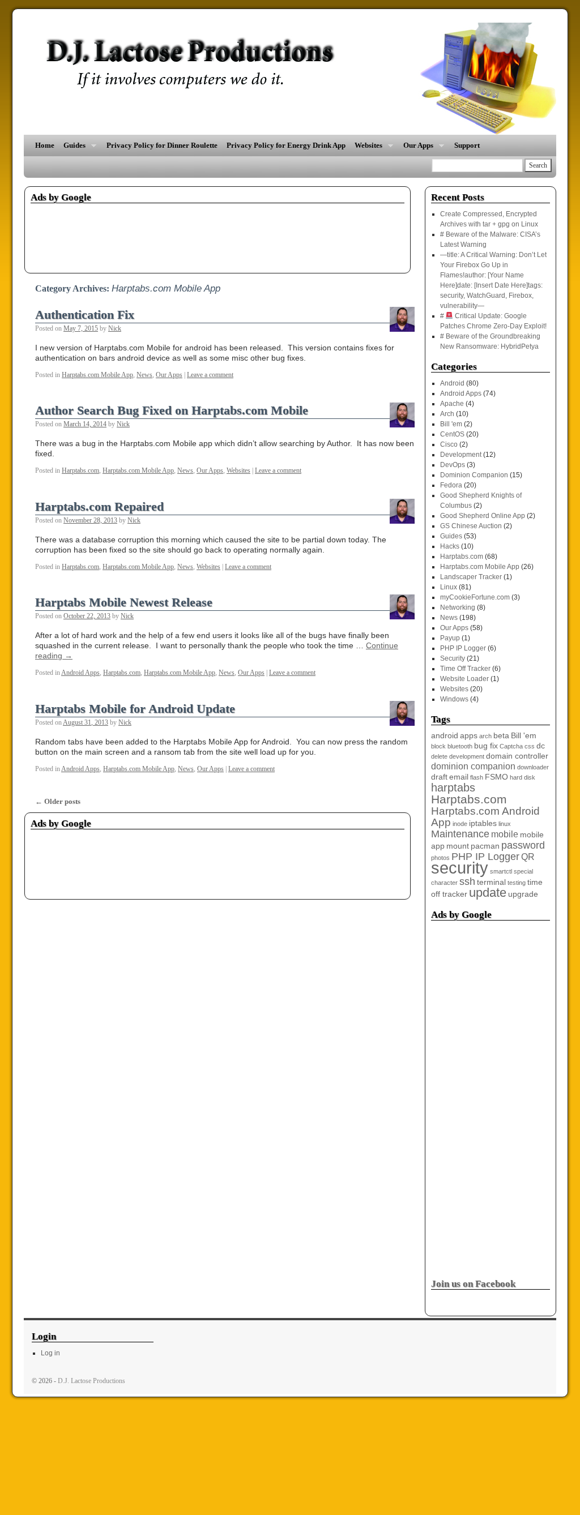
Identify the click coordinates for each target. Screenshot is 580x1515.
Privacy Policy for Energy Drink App (286, 145)
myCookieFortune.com (475, 597)
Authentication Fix (84, 315)
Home (44, 145)
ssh (467, 881)
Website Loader (464, 679)
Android (452, 383)
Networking (457, 607)
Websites (366, 148)
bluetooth (459, 746)
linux (504, 823)
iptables (483, 823)
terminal (491, 882)
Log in (50, 1353)
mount (457, 846)
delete (439, 756)
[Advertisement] (237, 234)
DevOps (452, 465)
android (444, 735)
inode (460, 823)
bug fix (486, 746)
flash (476, 777)
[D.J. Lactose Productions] (290, 79)
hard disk (522, 777)
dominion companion (473, 766)
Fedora (451, 485)
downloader (533, 767)
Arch (447, 414)
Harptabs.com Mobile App (97, 375)
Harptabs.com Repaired (99, 506)
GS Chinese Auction (471, 526)
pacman (485, 846)
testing (517, 882)
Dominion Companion (474, 475)
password (523, 845)
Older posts (57, 801)
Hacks (449, 546)
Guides (72, 148)
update (487, 892)
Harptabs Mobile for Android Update (135, 709)
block (438, 746)
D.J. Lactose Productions (91, 1381)
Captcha (511, 746)
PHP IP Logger (463, 648)
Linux (448, 587)
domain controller (517, 756)
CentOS (452, 434)
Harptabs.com (80, 470)
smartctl (501, 871)
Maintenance (460, 834)
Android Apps (80, 673)
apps (468, 735)
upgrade (523, 894)
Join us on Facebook (473, 1283)
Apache (452, 404)
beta (501, 735)
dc (540, 746)
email (458, 777)
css (529, 746)
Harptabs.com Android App (485, 816)
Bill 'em (451, 424)
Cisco (449, 444)
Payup (450, 638)
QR (528, 857)
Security (452, 658)
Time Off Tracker (465, 669)
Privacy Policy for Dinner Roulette (162, 145)
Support (467, 145)
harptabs (453, 787)
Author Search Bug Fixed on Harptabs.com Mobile (171, 410)
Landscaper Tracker (471, 577)
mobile (504, 834)
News (144, 375)
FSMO (496, 777)
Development (460, 455)
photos (440, 857)
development (466, 756)
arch (485, 736)
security (459, 867)
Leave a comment (210, 375)
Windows (454, 699)
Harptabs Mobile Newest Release (123, 602)
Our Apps (416, 148)
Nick (114, 328)
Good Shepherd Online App (482, 516)
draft (439, 777)
